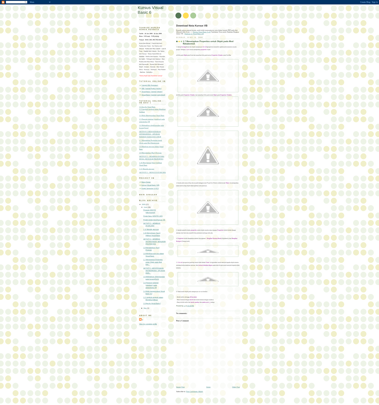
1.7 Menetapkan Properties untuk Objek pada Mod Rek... (153, 262)
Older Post (236, 387)
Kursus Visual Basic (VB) (150, 185)
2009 (144, 204)
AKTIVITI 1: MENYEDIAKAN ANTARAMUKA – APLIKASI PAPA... (154, 270)
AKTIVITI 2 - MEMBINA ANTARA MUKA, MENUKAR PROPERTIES (154, 241)
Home (208, 387)
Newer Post (180, 387)
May (145, 308)
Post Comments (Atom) (194, 391)
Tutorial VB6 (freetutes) (149, 85)
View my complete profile (148, 324)
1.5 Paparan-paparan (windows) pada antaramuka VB (151, 285)
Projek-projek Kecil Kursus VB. (154, 220)
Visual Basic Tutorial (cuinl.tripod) (153, 95)
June (146, 207)
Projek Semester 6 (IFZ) (150, 188)
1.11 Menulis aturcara (151, 229)
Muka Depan (146, 182)
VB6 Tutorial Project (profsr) (151, 88)
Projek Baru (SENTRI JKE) (153, 216)
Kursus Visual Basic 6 (150, 10)
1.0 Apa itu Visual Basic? (152, 303)
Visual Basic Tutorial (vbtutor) (152, 92)
